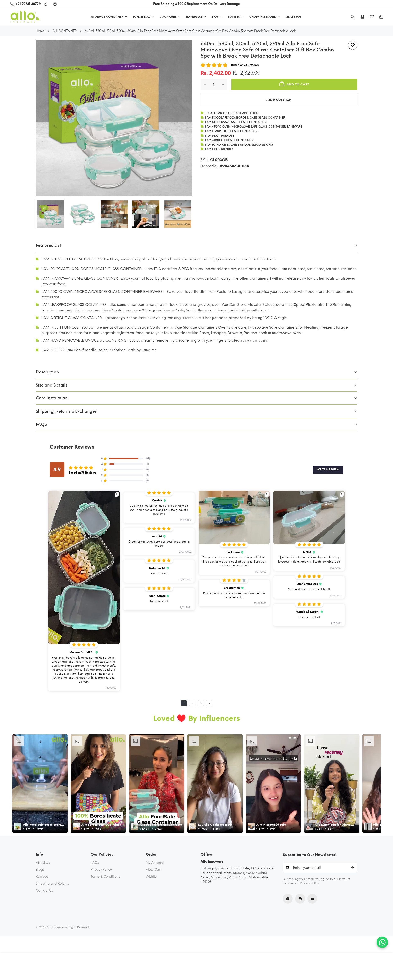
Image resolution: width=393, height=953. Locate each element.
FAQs (95, 863)
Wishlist (151, 876)
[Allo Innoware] (25, 17)
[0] (381, 16)
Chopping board (262, 16)
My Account (155, 863)
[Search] (352, 16)
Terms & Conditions (105, 876)
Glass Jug (294, 16)
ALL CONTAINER (65, 31)
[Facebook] (55, 4)
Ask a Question (279, 100)
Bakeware (194, 16)
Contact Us (44, 890)
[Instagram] (45, 4)
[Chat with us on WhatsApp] (382, 942)
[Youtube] (312, 899)
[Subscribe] (352, 868)
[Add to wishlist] (352, 45)
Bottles (234, 16)
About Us (43, 863)
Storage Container (107, 16)
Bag (215, 16)
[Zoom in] (183, 48)
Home (40, 31)
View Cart (153, 870)
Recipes (42, 876)
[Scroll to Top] (385, 930)
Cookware (168, 16)
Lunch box (141, 16)
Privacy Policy (101, 870)
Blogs (40, 870)
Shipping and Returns (52, 883)
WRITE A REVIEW (328, 469)
